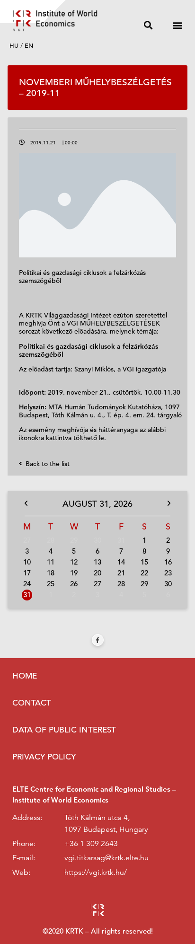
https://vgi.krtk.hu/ (95, 872)
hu (13, 46)
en (29, 46)
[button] (148, 25)
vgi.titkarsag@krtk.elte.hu (106, 858)
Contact (31, 703)
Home (24, 676)
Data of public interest (64, 730)
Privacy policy (44, 757)
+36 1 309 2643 (91, 843)
